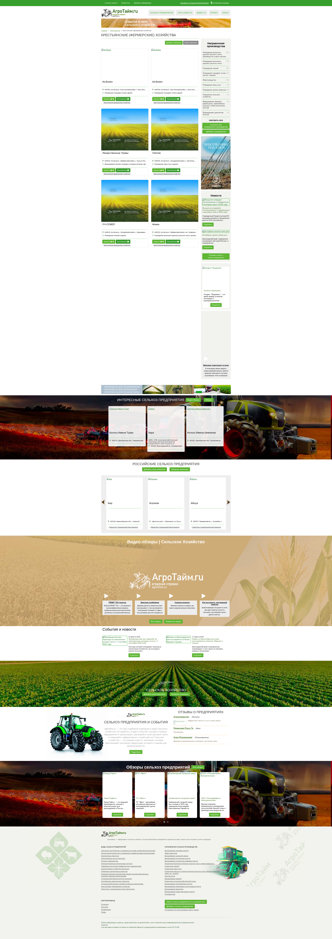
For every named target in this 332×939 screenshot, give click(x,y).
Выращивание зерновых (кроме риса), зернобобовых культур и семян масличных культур (216, 105)
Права (103, 912)
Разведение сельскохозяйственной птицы (180, 881)
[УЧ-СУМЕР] (124, 201)
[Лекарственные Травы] (124, 130)
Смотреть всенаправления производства (216, 126)
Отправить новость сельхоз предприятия (216, 256)
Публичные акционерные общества (114, 871)
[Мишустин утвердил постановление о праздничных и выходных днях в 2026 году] (216, 202)
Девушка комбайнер (150, 602)
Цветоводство (170, 876)
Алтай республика (221, 3)
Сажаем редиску (182, 602)
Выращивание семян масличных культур (180, 892)
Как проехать (122, 99)
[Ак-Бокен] (124, 64)
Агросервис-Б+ (181, 717)
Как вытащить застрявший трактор (214, 603)
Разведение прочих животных (216, 90)
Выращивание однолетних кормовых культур (181, 861)
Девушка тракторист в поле (216, 365)
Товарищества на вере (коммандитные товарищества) (121, 866)
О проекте (105, 904)
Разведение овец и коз (216, 85)
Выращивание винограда (174, 889)
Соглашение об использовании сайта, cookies (182, 910)
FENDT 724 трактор (117, 602)
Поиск (225, 13)
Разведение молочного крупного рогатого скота (216, 62)
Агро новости (185, 13)
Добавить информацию (142, 3)
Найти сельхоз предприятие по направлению (185, 902)
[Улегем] (174, 130)
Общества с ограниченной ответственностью (118, 889)
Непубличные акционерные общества (115, 881)
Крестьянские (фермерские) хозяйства (115, 886)
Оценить (107, 99)
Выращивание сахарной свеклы (176, 856)
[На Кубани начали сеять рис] (216, 232)
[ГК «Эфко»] (150, 784)
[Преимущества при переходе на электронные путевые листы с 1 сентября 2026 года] (115, 646)
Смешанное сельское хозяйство (216, 96)
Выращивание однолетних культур (216, 114)
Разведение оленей (216, 68)
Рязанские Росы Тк (183, 728)
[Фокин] (174, 201)
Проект (214, 13)
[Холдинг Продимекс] (216, 277)
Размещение (106, 910)
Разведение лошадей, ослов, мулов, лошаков (216, 74)
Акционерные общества (110, 856)
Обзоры (208, 400)
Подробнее (208, 224)
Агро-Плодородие (183, 737)
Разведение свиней (172, 866)
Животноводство (216, 80)
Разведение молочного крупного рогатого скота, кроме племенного (189, 864)
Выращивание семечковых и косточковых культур (183, 886)
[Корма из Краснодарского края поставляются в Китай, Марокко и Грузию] (178, 646)
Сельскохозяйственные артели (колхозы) (116, 879)
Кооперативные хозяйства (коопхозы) (115, 869)
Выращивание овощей (173, 879)
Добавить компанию (173, 43)
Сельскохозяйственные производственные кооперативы (122, 884)
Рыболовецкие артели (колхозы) (113, 858)
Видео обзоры (193, 400)
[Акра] (127, 419)
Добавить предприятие (216, 131)
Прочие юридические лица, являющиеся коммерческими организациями (128, 853)
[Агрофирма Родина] (205, 419)
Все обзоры (156, 621)
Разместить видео (173, 621)
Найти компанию (191, 43)
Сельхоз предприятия (161, 13)
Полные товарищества (109, 861)
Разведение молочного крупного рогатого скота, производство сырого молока (216, 54)
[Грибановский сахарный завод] (182, 784)
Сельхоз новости (111, 3)
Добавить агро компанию (154, 469)
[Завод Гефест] (117, 784)
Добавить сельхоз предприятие (194, 3)
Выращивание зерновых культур (177, 851)
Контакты (104, 907)
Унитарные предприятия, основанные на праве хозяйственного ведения (128, 851)
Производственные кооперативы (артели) (116, 864)
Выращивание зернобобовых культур (178, 884)
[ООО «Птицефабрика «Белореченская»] (215, 784)
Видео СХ (201, 13)
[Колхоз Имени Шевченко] (166, 419)
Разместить (125, 3)
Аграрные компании (179, 469)
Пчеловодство (170, 894)
